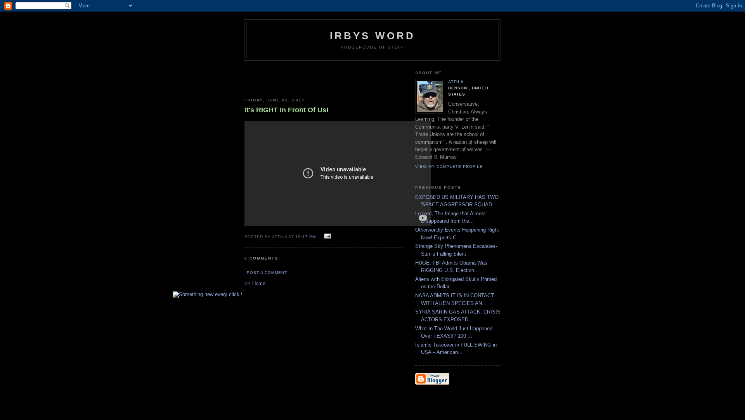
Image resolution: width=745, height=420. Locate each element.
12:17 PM (305, 237)
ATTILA (456, 82)
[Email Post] (326, 236)
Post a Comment (267, 272)
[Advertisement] (324, 76)
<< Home (254, 283)
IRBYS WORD (373, 36)
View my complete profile (449, 166)
